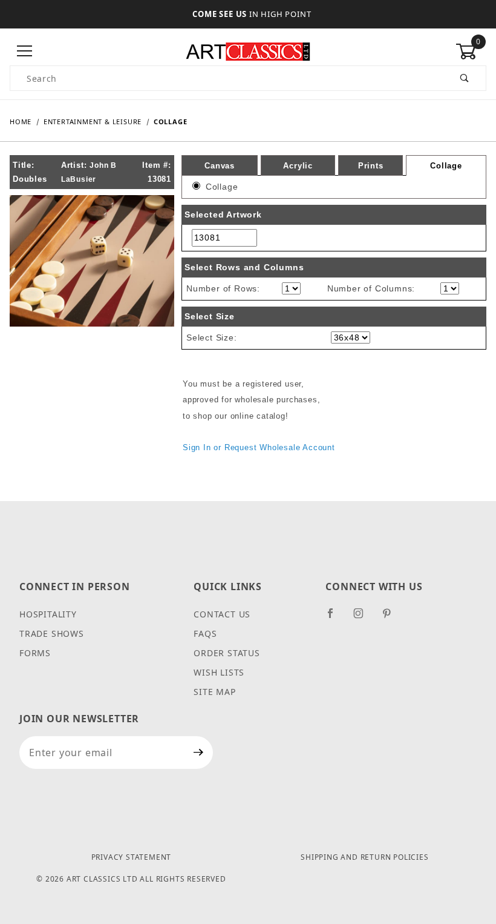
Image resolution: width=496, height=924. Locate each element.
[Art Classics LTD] (248, 50)
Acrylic (298, 165)
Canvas (219, 165)
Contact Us (222, 614)
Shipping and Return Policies (364, 857)
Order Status (227, 653)
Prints (370, 165)
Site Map (214, 691)
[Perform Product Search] (465, 78)
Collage (446, 165)
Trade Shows (51, 633)
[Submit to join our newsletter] (198, 752)
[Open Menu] (25, 51)
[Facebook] (335, 618)
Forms (35, 653)
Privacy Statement (131, 857)
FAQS (205, 633)
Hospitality (48, 614)
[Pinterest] (392, 618)
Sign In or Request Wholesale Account (259, 447)
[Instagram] (363, 618)
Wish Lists (219, 672)
